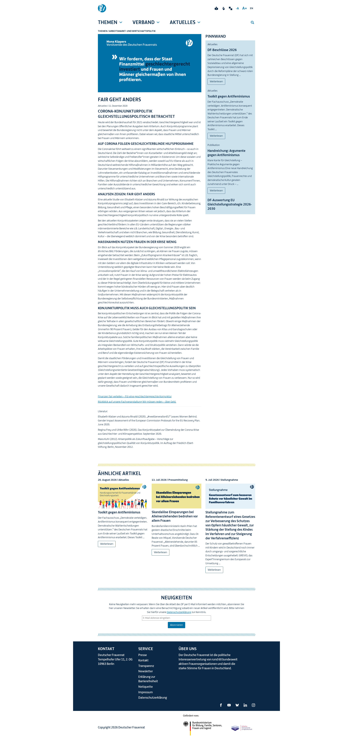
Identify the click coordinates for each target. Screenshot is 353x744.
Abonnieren (176, 625)
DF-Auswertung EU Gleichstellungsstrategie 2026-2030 (230, 204)
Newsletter (145, 671)
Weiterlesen (216, 81)
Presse (142, 655)
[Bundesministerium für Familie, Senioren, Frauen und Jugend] (202, 727)
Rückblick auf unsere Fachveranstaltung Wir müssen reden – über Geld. (137, 401)
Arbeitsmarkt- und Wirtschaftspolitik (132, 31)
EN (251, 8)
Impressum (145, 692)
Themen (107, 22)
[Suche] (252, 22)
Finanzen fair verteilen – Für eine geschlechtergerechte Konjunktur (135, 396)
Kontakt (143, 660)
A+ (244, 8)
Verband (144, 22)
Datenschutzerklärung (179, 612)
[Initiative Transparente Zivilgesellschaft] (241, 728)
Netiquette (145, 687)
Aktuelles (182, 22)
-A (237, 8)
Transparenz (146, 666)
